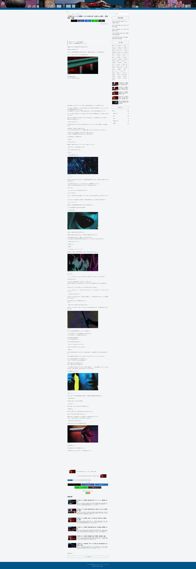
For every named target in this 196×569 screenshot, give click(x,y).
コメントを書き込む (88, 556)
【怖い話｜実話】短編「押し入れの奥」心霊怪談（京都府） (120, 26)
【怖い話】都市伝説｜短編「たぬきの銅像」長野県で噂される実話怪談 (120, 38)
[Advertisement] (87, 32)
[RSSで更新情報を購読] (89, 493)
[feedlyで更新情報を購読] (87, 493)
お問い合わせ (93, 564)
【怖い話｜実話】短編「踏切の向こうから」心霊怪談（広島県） (120, 22)
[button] (101, 21)
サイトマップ (106, 564)
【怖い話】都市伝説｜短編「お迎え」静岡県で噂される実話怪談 (120, 34)
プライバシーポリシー (99, 564)
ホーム (88, 564)
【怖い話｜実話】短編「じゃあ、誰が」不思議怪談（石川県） (120, 30)
